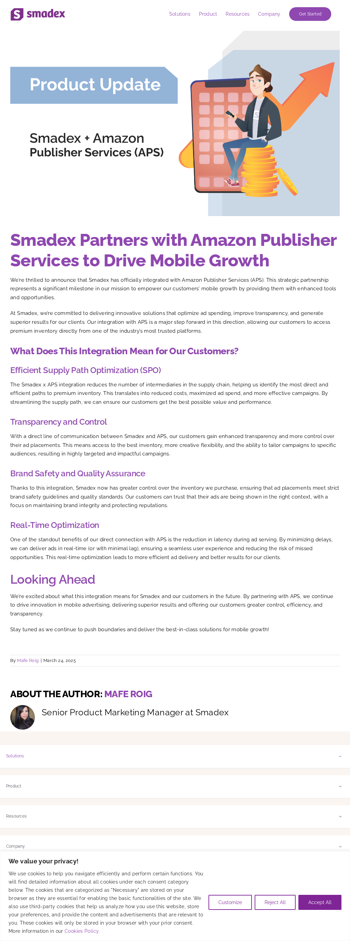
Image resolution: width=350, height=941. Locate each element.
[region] (175, 896)
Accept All (320, 902)
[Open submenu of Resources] (340, 816)
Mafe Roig (28, 660)
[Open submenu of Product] (340, 786)
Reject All (275, 902)
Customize (230, 902)
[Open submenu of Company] (340, 846)
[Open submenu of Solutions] (340, 756)
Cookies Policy (81, 931)
